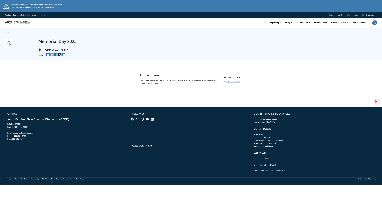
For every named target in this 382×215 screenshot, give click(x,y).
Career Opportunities (262, 158)
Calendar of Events (233, 82)
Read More (49, 7)
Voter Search (259, 134)
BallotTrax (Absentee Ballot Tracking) (268, 140)
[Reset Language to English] (363, 15)
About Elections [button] (358, 22)
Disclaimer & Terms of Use (51, 179)
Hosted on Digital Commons (367, 179)
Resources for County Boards (265, 119)
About (331, 15)
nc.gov (356, 15)
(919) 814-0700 (20, 136)
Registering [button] (274, 22)
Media (348, 15)
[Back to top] (376, 102)
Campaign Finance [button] (338, 22)
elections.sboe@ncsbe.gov (23, 133)
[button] (374, 22)
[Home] (17, 20)
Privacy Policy (67, 179)
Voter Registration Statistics (265, 143)
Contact (339, 15)
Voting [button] (287, 22)
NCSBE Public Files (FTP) (264, 122)
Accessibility (35, 179)
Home (7, 32)
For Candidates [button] (302, 22)
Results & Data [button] (320, 22)
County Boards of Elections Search (268, 137)
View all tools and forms (263, 146)
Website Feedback (21, 179)
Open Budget (80, 179)
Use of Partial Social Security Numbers (269, 170)
